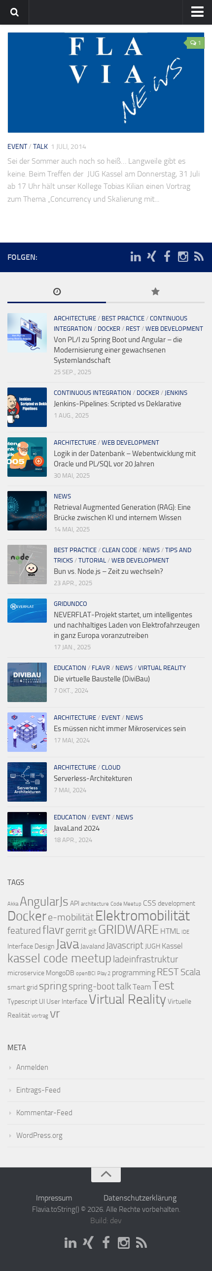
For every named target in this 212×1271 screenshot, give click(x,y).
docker (109, 328)
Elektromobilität (142, 915)
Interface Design (30, 946)
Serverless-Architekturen (93, 778)
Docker (26, 916)
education (70, 667)
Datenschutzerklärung (140, 1197)
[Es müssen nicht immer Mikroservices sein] (27, 732)
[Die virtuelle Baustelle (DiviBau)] (27, 682)
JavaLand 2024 (77, 828)
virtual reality (162, 667)
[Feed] (199, 257)
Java (67, 944)
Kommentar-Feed (44, 1112)
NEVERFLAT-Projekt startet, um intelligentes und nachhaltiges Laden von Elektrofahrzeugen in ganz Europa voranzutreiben (127, 625)
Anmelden (32, 1067)
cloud (111, 767)
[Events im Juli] (106, 82)
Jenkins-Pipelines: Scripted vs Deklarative (117, 403)
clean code (119, 550)
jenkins (176, 392)
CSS (149, 903)
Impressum (54, 1197)
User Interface (66, 1001)
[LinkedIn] (135, 257)
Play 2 (103, 973)
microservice (25, 973)
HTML (170, 931)
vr (55, 1013)
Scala (190, 972)
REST (133, 328)
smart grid (22, 987)
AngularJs (44, 901)
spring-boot (92, 986)
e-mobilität (71, 917)
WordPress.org (39, 1135)
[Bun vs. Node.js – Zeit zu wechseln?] (27, 564)
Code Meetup (125, 904)
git (92, 931)
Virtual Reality (127, 999)
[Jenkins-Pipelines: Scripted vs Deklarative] (27, 407)
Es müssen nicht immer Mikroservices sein (120, 728)
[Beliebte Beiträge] (155, 292)
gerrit (76, 930)
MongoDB (60, 973)
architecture (75, 318)
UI (42, 1001)
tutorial (92, 560)
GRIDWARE (128, 929)
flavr (101, 667)
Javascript (124, 945)
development (176, 903)
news (62, 496)
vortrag (40, 1016)
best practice (123, 318)
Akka (12, 904)
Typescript (22, 1001)
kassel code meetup (59, 958)
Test (163, 985)
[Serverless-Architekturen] (27, 782)
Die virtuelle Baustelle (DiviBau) (102, 678)
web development (174, 328)
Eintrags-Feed (38, 1090)
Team (142, 986)
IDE (185, 932)
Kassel (172, 946)
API (74, 903)
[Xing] (151, 257)
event (17, 146)
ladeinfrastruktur (145, 959)
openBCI (86, 973)
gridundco (70, 603)
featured (24, 930)
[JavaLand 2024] (27, 831)
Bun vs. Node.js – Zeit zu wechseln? (108, 571)
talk (40, 146)
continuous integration (92, 392)
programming (133, 972)
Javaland (92, 946)
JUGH (152, 946)
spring (53, 986)
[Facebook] (167, 257)
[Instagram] (183, 257)
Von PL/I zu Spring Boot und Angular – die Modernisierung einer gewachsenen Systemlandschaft (118, 350)
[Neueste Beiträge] (56, 292)
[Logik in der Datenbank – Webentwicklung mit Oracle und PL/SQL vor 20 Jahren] (27, 457)
